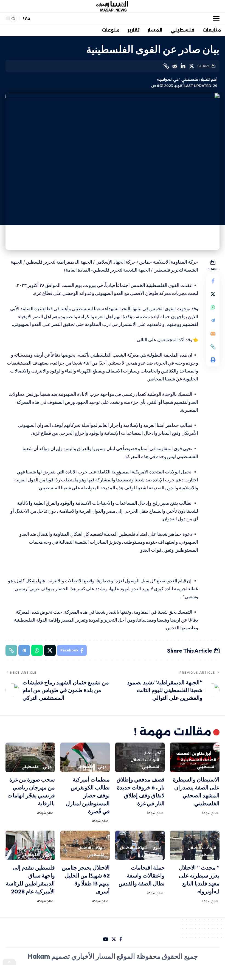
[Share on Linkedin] (183, 66)
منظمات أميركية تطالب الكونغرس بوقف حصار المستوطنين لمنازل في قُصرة (88, 795)
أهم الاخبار (209, 79)
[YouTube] (105, 939)
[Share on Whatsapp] (213, 307)
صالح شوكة (210, 813)
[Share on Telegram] (213, 320)
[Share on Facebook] (213, 280)
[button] (215, 18)
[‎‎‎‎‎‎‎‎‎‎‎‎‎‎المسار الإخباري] (112, 6)
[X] (113, 939)
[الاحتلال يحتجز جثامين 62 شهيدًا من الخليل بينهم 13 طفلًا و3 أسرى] (85, 845)
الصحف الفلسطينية (198, 760)
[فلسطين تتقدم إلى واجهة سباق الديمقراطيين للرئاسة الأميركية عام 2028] (30, 845)
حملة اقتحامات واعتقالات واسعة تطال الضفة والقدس (142, 875)
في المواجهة (168, 79)
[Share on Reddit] (174, 66)
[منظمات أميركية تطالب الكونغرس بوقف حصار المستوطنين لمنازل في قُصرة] (85, 757)
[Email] (213, 333)
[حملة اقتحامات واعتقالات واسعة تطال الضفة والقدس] (140, 845)
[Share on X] (191, 66)
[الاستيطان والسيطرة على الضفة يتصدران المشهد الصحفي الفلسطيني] (195, 757)
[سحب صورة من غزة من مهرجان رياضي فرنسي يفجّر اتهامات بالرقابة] (30, 757)
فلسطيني (189, 79)
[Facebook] (121, 939)
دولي (102, 767)
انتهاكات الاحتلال (145, 760)
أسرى (157, 848)
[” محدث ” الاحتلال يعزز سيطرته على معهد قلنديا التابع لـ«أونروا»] (195, 845)
